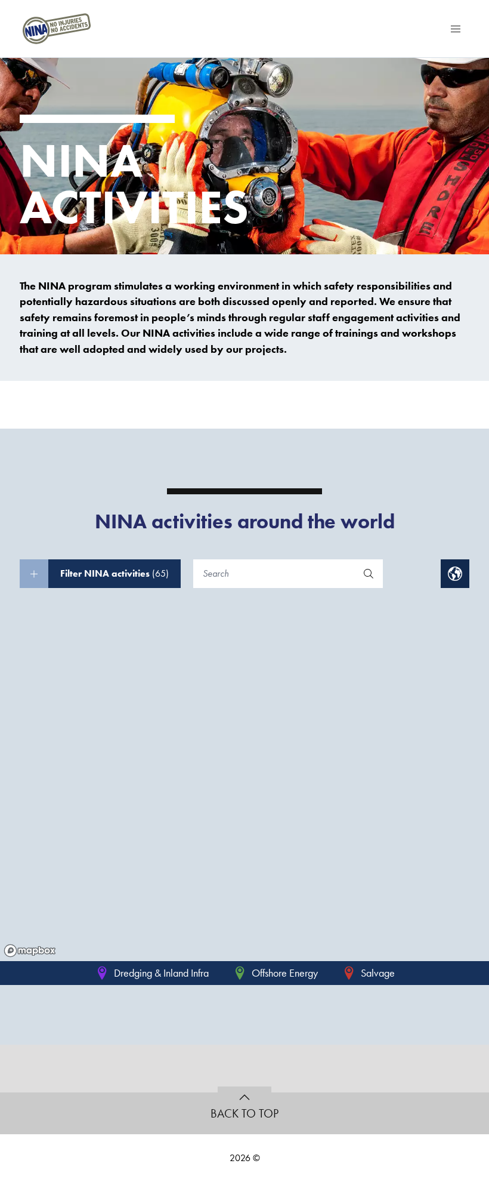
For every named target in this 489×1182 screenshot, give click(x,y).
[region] (244, 786)
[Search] (368, 573)
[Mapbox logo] (30, 951)
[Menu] (455, 28)
